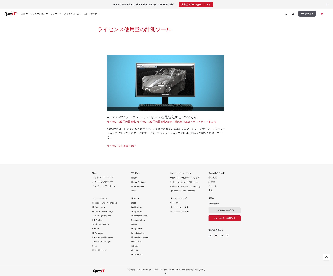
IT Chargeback (98, 207)
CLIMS (134, 190)
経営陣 (212, 181)
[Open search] (286, 14)
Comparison (136, 211)
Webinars (135, 250)
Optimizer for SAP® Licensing (182, 190)
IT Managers (97, 233)
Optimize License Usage (102, 211)
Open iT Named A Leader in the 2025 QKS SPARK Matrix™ (144, 4)
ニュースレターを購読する (224, 218)
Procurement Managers (102, 237)
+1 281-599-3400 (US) (224, 210)
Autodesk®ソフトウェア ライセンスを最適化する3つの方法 (152, 117)
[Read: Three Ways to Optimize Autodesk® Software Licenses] (165, 83)
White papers (137, 254)
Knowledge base (138, 233)
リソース (55, 13)
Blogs (133, 202)
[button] (307, 14)
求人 (211, 190)
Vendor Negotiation (100, 224)
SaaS (94, 245)
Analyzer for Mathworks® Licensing (185, 186)
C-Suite (95, 228)
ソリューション (38, 13)
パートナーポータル (179, 207)
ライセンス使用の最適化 (121, 122)
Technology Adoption (101, 215)
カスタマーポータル (179, 211)
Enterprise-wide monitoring (104, 202)
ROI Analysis (97, 220)
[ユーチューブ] (216, 235)
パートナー (175, 202)
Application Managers (101, 241)
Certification (136, 207)
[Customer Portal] (293, 14)
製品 (23, 13)
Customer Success (139, 215)
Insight (134, 177)
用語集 (211, 198)
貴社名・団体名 (71, 13)
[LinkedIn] (210, 235)
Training (134, 245)
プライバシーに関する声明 (148, 269)
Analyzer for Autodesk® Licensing (184, 182)
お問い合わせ (90, 13)
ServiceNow (136, 241)
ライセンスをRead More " (121, 146)
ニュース (213, 186)
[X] (227, 235)
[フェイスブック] (222, 235)
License (138, 182)
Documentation (138, 220)
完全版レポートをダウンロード (196, 4)
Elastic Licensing (99, 250)
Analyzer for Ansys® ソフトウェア (185, 177)
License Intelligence (139, 237)
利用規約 (131, 269)
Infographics (136, 228)
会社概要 (213, 177)
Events (134, 224)
